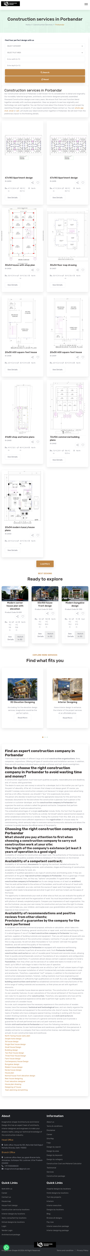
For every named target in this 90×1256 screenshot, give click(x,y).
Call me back (63, 124)
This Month (35, 99)
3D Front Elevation (39, 84)
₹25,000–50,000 (61, 109)
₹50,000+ (21, 112)
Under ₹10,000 (23, 109)
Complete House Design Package (52, 90)
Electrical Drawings (61, 87)
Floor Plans (21, 84)
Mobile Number (21, 37)
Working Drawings (40, 87)
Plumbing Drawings (25, 90)
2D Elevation (22, 87)
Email (17, 49)
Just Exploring (67, 99)
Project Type (20, 61)
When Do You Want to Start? (26, 96)
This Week (21, 99)
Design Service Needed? (25, 80)
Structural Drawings (61, 84)
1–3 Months (50, 99)
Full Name (19, 26)
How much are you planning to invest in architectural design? (40, 105)
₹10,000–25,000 (41, 109)
